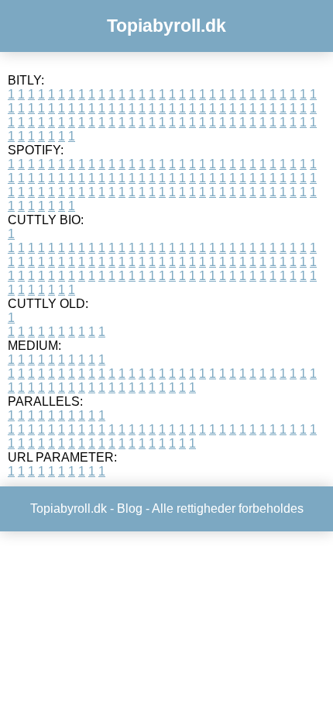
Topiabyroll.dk (166, 26)
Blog (129, 508)
